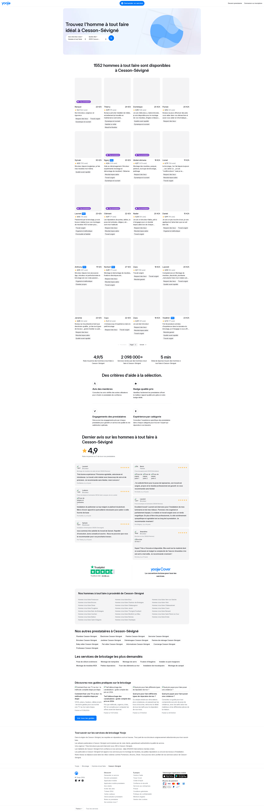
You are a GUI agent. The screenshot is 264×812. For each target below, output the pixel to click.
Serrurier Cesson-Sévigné (158, 636)
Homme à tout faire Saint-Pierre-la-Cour (165, 614)
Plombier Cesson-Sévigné (86, 636)
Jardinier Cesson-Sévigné (111, 640)
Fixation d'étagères (147, 662)
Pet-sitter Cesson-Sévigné (112, 644)
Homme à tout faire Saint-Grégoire (89, 620)
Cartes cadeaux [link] (109, 794)
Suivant (142, 344)
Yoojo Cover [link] (137, 778)
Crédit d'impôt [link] (138, 780)
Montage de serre (130, 662)
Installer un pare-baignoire (169, 662)
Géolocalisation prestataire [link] (113, 797)
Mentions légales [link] (139, 797)
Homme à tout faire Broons (87, 602)
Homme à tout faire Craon (160, 608)
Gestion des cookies (140, 799)
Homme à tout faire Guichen (87, 614)
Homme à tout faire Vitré (160, 602)
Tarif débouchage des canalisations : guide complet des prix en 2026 (117, 698)
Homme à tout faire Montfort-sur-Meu (127, 614)
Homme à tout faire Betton (87, 617)
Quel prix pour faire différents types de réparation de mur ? (145, 695)
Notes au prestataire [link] (111, 799)
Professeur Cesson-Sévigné (87, 648)
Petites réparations (108, 666)
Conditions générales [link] (140, 791)
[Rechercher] (111, 38)
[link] (140, 467)
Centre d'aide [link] (138, 775)
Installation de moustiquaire (153, 666)
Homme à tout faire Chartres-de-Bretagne (129, 602)
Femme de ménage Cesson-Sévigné (166, 640)
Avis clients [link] (108, 786)
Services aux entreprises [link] (141, 786)
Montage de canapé (176, 666)
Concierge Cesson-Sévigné (164, 644)
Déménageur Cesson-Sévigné (136, 640)
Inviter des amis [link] (109, 789)
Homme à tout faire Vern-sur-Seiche (164, 599)
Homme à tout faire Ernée (160, 617)
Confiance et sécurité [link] (140, 783)
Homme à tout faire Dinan (86, 605)
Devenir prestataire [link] (110, 778)
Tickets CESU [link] (108, 791)
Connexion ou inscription (253, 3)
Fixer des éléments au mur (129, 666)
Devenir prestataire (235, 3)
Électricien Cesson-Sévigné (111, 636)
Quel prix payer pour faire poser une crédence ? (175, 695)
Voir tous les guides (85, 718)
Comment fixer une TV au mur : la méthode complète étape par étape (88, 696)
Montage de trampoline (110, 662)
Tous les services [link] (92, 809)
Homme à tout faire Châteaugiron (126, 605)
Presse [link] (135, 789)
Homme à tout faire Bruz (123, 599)
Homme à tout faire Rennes (124, 617)
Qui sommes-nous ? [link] (110, 802)
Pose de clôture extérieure (86, 662)
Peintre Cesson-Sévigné (135, 636)
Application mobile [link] (110, 780)
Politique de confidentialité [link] (142, 794)
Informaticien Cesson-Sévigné (138, 644)
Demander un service (133, 3)
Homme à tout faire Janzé (124, 608)
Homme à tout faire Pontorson (88, 599)
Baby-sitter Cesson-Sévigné (87, 644)
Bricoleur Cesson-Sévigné (86, 640)
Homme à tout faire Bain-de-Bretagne (91, 611)
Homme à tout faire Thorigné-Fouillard (128, 611)
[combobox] (77, 38)
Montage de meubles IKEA (86, 666)
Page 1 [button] (132, 344)
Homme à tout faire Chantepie (125, 620)
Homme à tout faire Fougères (88, 608)
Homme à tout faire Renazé (161, 611)
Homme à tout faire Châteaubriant (163, 605)
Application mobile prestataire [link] (114, 783)
